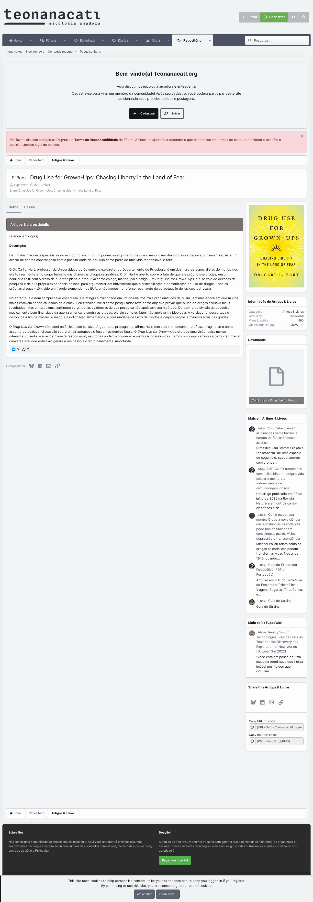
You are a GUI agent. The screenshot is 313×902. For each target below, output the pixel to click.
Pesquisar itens (90, 51)
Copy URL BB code (262, 721)
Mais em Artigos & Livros (267, 418)
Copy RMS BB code (262, 735)
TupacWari (21, 185)
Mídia (156, 40)
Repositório (192, 40)
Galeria (29, 207)
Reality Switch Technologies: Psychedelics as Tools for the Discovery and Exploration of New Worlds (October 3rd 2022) (279, 641)
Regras (61, 140)
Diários (123, 40)
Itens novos (14, 51)
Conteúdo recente (60, 51)
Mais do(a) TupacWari (265, 623)
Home (17, 40)
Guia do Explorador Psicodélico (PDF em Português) (276, 569)
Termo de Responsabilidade (96, 140)
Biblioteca (87, 40)
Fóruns (51, 40)
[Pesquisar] (304, 17)
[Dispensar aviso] (302, 136)
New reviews (35, 51)
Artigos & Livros (293, 311)
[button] (30, 40)
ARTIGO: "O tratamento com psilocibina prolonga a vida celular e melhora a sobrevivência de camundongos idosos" (280, 478)
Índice (13, 207)
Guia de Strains (274, 601)
